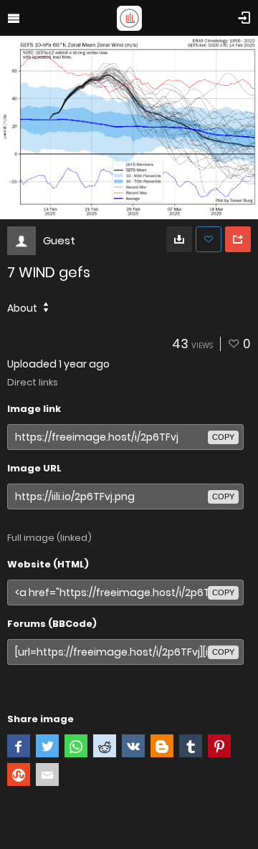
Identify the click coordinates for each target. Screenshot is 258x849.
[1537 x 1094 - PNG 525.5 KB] (179, 239)
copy (223, 437)
